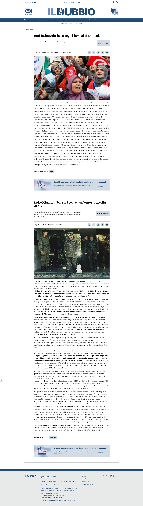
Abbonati (115, 14)
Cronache (32, 29)
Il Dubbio (27, 29)
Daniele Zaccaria (102, 213)
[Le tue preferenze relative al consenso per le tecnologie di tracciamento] (2, 379)
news (51, 171)
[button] (113, 2)
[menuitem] (29, 20)
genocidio (53, 437)
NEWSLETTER (28, 14)
